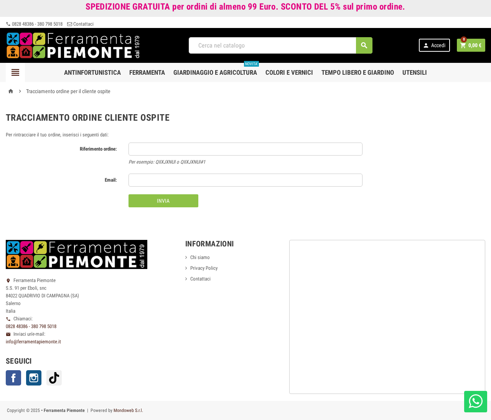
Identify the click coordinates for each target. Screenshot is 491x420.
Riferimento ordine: (98, 149)
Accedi (434, 45)
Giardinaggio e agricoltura (215, 69)
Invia (163, 201)
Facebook (13, 378)
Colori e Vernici (289, 72)
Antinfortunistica (92, 72)
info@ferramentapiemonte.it (33, 342)
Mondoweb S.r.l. (128, 410)
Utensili (414, 72)
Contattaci (83, 24)
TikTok (54, 378)
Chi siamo (200, 257)
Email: (111, 180)
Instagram (33, 378)
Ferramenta (147, 72)
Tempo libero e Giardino (357, 72)
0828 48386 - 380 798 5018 (34, 24)
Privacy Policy (203, 268)
